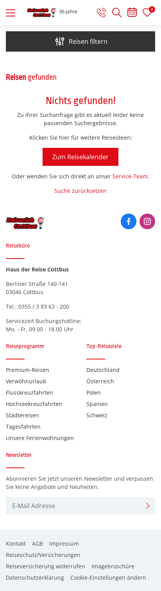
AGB (37, 543)
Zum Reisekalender (80, 157)
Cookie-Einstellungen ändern (108, 577)
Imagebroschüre (112, 566)
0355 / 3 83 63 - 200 (43, 306)
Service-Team (130, 176)
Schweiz (96, 415)
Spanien (97, 404)
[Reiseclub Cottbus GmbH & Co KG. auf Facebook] (128, 221)
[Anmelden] (147, 505)
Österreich (100, 381)
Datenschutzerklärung (35, 577)
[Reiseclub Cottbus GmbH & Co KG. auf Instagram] (147, 221)
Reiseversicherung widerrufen (45, 566)
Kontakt (16, 543)
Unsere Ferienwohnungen (40, 438)
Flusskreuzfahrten (29, 392)
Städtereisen (22, 415)
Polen (93, 392)
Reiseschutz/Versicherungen (43, 555)
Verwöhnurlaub (26, 381)
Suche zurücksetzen (80, 190)
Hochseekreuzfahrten (34, 404)
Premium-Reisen (27, 370)
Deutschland (103, 370)
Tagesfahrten (23, 426)
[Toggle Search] (117, 12)
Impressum (64, 543)
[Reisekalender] (132, 13)
